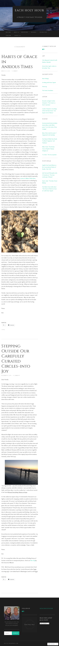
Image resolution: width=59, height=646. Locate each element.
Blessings (33, 32)
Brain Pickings (45, 78)
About (15, 32)
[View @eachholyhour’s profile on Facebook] (22, 611)
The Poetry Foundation (47, 90)
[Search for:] (11, 633)
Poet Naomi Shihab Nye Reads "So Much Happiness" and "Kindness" (49, 141)
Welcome (8, 32)
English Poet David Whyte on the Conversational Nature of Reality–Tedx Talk (49, 167)
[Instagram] (43, 49)
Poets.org (44, 86)
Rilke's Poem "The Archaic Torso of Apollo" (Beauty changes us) (48, 148)
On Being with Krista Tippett (49, 82)
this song (32, 560)
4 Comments (16, 375)
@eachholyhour (46, 608)
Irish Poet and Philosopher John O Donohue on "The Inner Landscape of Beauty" (49, 175)
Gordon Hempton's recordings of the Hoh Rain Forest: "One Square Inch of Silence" (49, 110)
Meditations (24, 32)
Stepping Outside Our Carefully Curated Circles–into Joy (15, 358)
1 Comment (15, 71)
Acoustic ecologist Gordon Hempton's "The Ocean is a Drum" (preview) (48, 102)
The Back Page (43, 32)
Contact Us (17, 35)
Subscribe (8, 35)
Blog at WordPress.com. (11, 643)
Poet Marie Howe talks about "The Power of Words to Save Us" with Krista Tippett (49, 188)
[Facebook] (42, 49)
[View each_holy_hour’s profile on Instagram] (23, 611)
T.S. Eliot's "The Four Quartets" (49, 154)
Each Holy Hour (29, 10)
